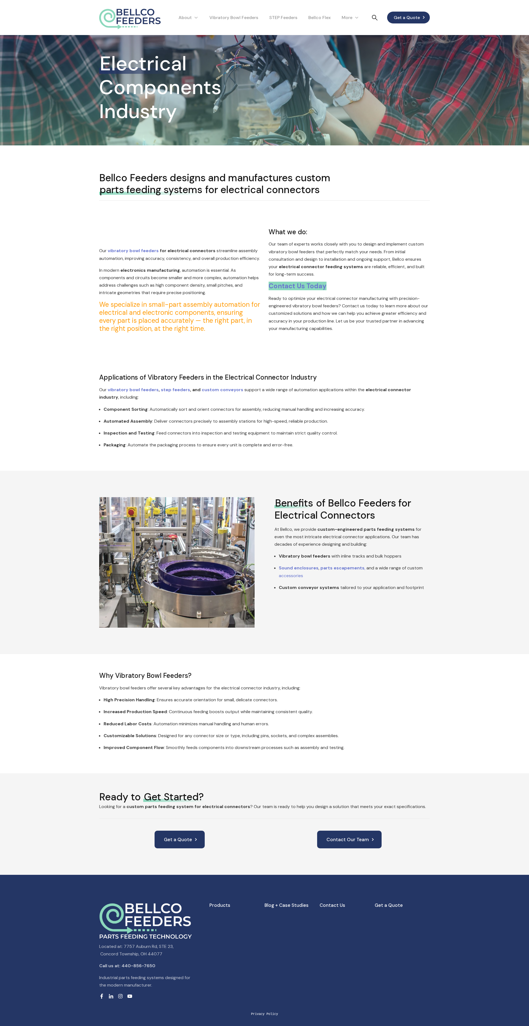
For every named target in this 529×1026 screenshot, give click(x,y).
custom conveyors (222, 390)
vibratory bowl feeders (133, 251)
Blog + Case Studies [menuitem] (286, 905)
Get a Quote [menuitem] (389, 905)
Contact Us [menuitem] (332, 905)
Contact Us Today (297, 286)
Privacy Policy (264, 1014)
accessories (291, 576)
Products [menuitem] (219, 905)
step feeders (175, 390)
